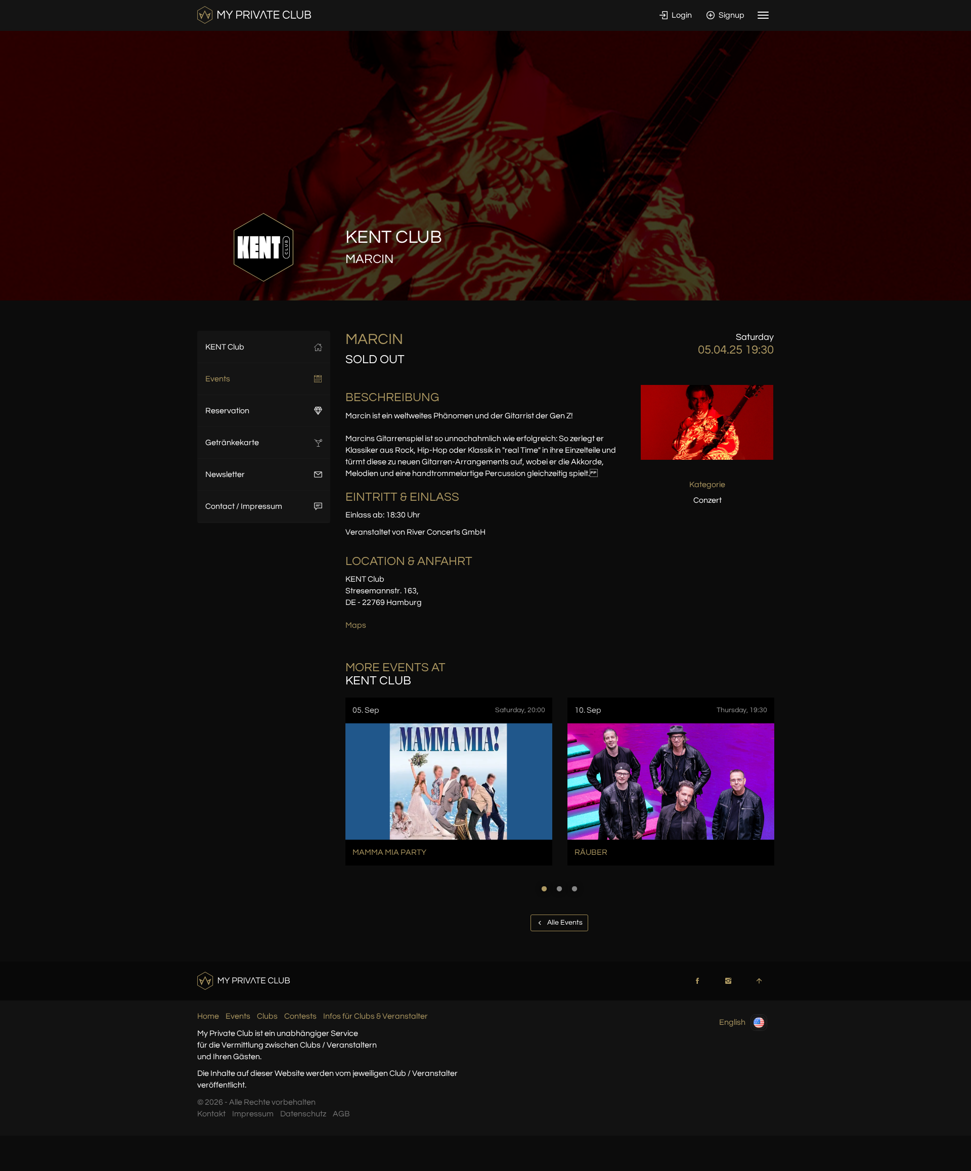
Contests (300, 1016)
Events (217, 379)
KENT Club (224, 347)
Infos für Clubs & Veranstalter (375, 1016)
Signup (730, 15)
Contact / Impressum (243, 506)
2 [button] (559, 889)
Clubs (267, 1016)
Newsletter (225, 474)
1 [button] (544, 889)
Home (208, 1016)
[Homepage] (254, 15)
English (732, 1022)
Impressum (253, 1114)
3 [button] (574, 889)
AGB (341, 1114)
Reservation (227, 411)
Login (681, 15)
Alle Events (564, 922)
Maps (355, 625)
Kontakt (211, 1114)
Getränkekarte (232, 443)
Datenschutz (303, 1114)
